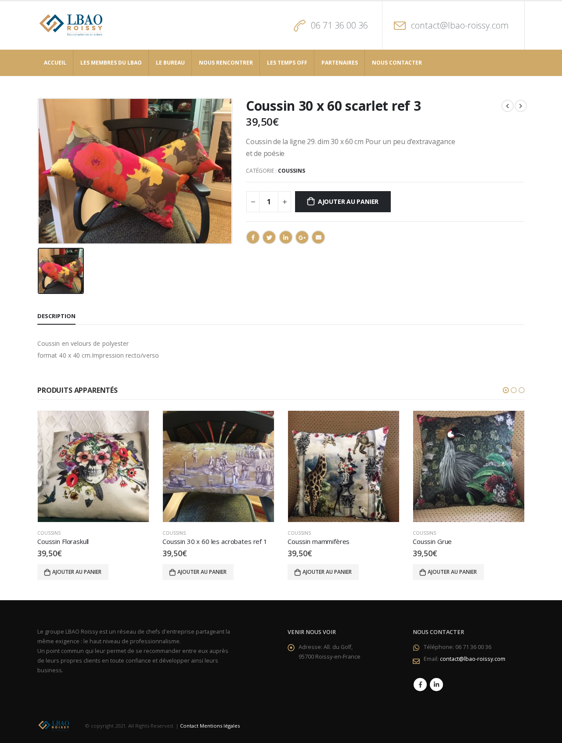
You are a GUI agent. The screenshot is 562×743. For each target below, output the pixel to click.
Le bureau (170, 62)
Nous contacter (397, 62)
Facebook (253, 237)
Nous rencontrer (226, 62)
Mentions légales (220, 725)
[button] (506, 390)
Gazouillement (269, 237)
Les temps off (287, 62)
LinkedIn (286, 237)
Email (318, 237)
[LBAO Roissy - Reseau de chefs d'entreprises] (73, 25)
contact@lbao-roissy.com (460, 25)
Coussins (291, 170)
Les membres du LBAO (111, 62)
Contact (189, 725)
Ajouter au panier (348, 201)
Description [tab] (56, 316)
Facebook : (420, 684)
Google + (302, 237)
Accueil (55, 62)
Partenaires (339, 62)
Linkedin (436, 684)
